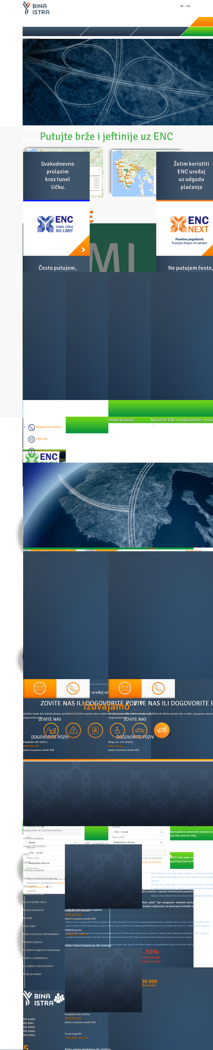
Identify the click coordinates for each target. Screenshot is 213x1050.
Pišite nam (41, 438)
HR (181, 6)
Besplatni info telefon (48, 427)
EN (188, 6)
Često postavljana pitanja (50, 450)
